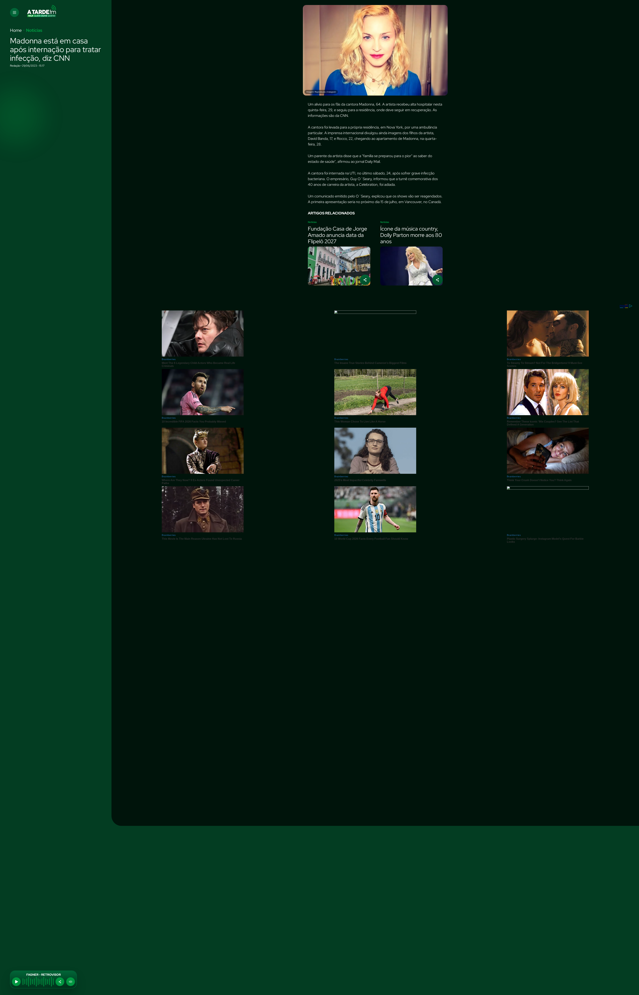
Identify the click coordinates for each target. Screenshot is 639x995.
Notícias (34, 30)
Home (16, 30)
